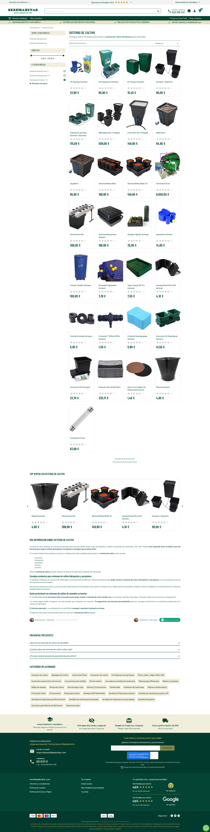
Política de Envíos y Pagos (41, 792)
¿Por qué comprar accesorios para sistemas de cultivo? (105, 656)
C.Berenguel (50, 620)
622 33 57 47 (42, 761)
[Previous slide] (28, 506)
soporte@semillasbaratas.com (51, 752)
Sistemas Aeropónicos (38, 39)
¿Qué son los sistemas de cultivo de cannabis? (105, 643)
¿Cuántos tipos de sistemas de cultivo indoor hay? (105, 649)
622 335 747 (178, 12)
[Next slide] (182, 506)
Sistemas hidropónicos (38, 43)
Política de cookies (38, 787)
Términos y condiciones (40, 783)
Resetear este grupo (40, 83)
